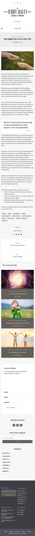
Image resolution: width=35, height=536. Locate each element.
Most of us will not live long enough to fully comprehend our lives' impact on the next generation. (18, 125)
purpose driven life (21, 218)
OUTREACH (5, 468)
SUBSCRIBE (18, 21)
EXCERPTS (24, 291)
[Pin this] (21, 234)
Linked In (21, 514)
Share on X (28, 130)
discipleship (16, 213)
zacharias (4, 220)
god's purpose (16, 216)
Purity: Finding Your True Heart (17, 352)
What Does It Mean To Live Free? (7, 510)
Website (6, 402)
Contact (29, 531)
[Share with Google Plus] (18, 234)
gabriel (23, 213)
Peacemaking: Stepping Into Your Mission (17, 323)
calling (9, 213)
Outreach (17, 531)
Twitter (21, 512)
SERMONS (5, 471)
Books (11, 531)
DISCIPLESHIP (14, 36)
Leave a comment (17, 230)
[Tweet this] (16, 234)
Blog (23, 531)
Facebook (22, 510)
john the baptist (26, 216)
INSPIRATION (21, 36)
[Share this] (13, 234)
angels (4, 213)
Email (6, 397)
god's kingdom (6, 216)
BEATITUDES (11, 291)
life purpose (11, 218)
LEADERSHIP (6, 465)
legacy (4, 218)
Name (6, 392)
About (5, 531)
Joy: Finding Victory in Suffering (17, 293)
